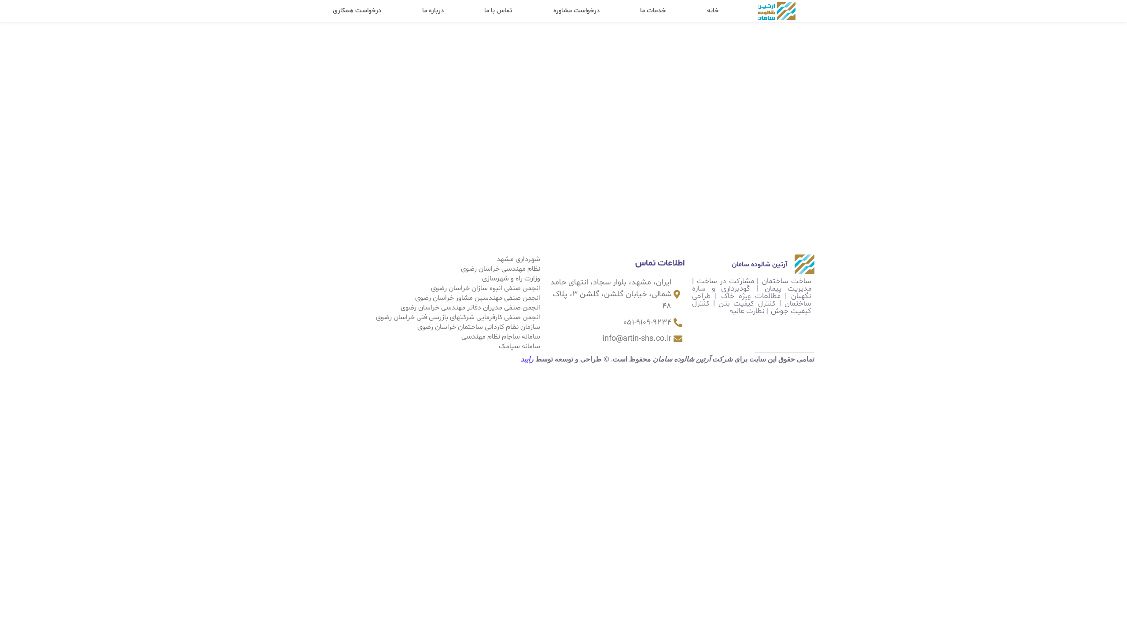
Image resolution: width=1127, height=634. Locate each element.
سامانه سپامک (519, 346)
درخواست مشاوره (576, 10)
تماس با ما (498, 10)
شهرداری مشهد (518, 259)
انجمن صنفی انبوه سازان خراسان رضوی (485, 288)
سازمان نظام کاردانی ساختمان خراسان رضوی (478, 327)
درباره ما (433, 10)
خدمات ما (653, 10)
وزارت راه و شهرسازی (511, 279)
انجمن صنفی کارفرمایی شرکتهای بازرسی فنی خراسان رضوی (458, 317)
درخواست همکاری (357, 10)
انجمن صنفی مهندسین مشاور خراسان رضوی (477, 298)
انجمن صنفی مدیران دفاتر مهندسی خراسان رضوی (470, 308)
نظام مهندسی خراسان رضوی (500, 269)
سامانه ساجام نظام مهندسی (500, 337)
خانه (713, 10)
